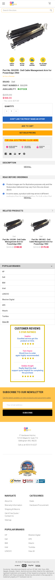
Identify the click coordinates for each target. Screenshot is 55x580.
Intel (4, 288)
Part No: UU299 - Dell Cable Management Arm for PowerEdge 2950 (14, 242)
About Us (8, 501)
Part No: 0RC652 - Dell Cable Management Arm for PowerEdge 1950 (41, 242)
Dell (3, 277)
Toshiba (5, 316)
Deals (32, 501)
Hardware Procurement (39, 505)
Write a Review (8, 76)
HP (3, 272)
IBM (3, 283)
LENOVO (5, 294)
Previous (49, 210)
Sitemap (8, 520)
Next (52, 210)
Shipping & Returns (12, 509)
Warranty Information (13, 505)
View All (5, 322)
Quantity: (9, 106)
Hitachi (5, 311)
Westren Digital (8, 300)
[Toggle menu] (3, 3)
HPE (4, 305)
